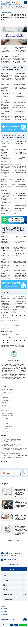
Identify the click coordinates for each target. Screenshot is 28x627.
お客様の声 (3, 606)
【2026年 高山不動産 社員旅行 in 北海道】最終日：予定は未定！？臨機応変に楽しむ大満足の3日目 (14, 456)
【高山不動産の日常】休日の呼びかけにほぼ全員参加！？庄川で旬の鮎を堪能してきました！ (13, 445)
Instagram (5, 614)
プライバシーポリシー (6, 617)
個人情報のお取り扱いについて (7, 619)
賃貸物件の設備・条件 (8, 426)
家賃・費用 (5, 423)
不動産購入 (4, 405)
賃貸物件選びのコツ (7, 429)
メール (14, 625)
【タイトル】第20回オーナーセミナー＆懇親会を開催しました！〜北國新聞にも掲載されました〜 (14, 452)
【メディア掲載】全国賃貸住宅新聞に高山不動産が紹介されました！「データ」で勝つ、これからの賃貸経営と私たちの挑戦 (14, 440)
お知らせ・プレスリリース (8, 395)
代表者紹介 (5, 397)
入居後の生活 (6, 421)
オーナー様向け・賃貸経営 (6, 12)
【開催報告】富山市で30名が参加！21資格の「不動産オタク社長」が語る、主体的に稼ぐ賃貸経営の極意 (14, 448)
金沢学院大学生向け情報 (7, 415)
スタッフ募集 (4, 611)
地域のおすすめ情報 (6, 408)
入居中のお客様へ (8, 599)
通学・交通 (5, 431)
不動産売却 (4, 402)
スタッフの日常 (5, 400)
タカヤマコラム (4, 608)
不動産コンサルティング (8, 392)
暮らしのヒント (5, 410)
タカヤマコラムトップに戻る (14, 540)
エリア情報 (5, 418)
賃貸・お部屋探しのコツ (7, 413)
